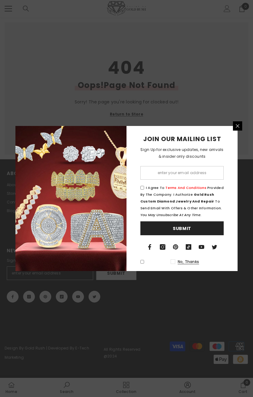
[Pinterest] (175, 246)
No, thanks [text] (188, 261)
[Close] (237, 126)
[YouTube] (201, 246)
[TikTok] (188, 246)
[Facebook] (149, 246)
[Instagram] (162, 246)
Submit (182, 228)
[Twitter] (214, 246)
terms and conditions (185, 187)
